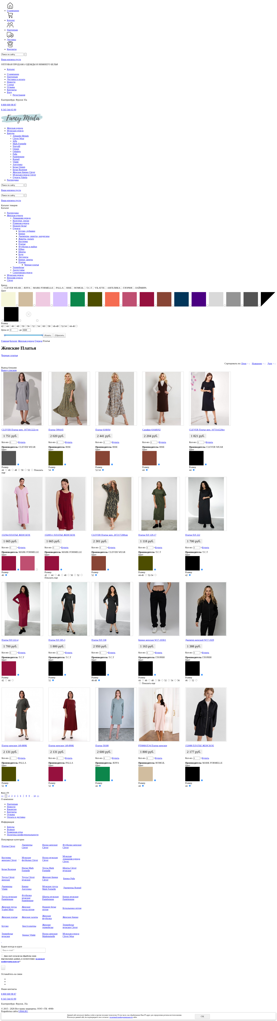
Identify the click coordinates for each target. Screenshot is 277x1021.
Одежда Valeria (20, 177)
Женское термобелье (47, 926)
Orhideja (17, 151)
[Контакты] (10, 46)
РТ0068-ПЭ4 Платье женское (152, 745)
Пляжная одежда (21, 223)
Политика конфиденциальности (23, 834)
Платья (21, 244)
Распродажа (13, 180)
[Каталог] (10, 17)
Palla (15, 154)
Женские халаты (30, 917)
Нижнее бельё (20, 226)
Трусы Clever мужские (28, 878)
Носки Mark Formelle (28, 869)
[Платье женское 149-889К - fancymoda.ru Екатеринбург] (22, 714)
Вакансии (12, 809)
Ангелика (17, 164)
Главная (5, 341)
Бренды (10, 133)
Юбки (21, 249)
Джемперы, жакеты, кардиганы (33, 236)
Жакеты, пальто (26, 239)
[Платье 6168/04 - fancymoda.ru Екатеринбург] (116, 398)
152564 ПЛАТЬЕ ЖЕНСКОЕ (16, 535)
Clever (10, 280)
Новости (11, 82)
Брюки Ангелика (26, 887)
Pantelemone (18, 156)
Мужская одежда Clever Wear (71, 935)
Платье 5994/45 (55, 429)
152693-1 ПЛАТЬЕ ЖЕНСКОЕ (60, 535)
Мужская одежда (15, 130)
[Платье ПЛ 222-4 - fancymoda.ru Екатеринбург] (22, 609)
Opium (16, 149)
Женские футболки (47, 917)
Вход (9, 92)
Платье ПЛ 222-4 (10, 640)
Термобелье (18, 267)
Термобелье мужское (7, 935)
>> (38, 796)
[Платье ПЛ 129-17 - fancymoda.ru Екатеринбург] (159, 504)
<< (2, 796)
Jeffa (15, 141)
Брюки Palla (69, 878)
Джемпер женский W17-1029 (199, 640)
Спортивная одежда (22, 272)
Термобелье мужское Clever (70, 926)
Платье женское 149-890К (61, 745)
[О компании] (10, 8)
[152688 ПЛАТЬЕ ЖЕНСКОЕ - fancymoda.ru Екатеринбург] (206, 714)
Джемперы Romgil (72, 887)
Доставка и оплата (16, 79)
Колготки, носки (21, 220)
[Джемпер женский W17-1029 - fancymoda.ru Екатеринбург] (206, 609)
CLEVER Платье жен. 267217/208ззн (109, 535)
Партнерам (12, 30)
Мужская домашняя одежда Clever (71, 859)
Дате (269, 363)
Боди (20, 254)
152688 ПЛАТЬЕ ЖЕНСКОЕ (199, 745)
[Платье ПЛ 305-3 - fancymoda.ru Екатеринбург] (69, 609)
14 (35, 796)
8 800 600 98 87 (8, 105)
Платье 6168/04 (102, 429)
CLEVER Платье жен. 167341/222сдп (20, 429)
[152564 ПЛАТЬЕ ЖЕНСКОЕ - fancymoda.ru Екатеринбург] (22, 504)
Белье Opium (19, 167)
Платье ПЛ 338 (98, 640)
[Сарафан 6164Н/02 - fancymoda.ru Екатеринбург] (163, 398)
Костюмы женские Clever (9, 858)
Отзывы (11, 87)
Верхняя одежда (15, 278)
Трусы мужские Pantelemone (9, 897)
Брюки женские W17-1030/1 (152, 640)
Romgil (16, 159)
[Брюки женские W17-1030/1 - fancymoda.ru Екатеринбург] (159, 609)
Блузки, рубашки (26, 231)
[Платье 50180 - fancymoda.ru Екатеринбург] (116, 714)
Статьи (10, 84)
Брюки (21, 233)
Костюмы (23, 241)
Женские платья (9, 917)
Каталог (11, 20)
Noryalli (16, 146)
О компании (13, 10)
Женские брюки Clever (24, 172)
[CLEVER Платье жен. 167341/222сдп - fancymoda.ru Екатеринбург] (22, 398)
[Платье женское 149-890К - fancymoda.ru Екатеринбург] (69, 714)
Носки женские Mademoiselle (50, 935)
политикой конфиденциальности (121, 1017)
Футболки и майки (27, 246)
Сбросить (59, 335)
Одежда (16, 228)
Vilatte (16, 162)
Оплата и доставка (16, 817)
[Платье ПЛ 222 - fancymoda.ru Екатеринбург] (206, 504)
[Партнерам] (10, 27)
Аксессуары (19, 270)
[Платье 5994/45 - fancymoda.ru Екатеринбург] (69, 398)
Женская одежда (15, 128)
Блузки (5, 926)
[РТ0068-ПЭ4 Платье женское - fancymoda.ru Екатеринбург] (159, 714)
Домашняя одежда (22, 218)
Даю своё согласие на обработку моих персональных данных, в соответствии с (23, 959)
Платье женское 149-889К (14, 745)
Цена (3, 330)
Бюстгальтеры (29, 926)
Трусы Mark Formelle (48, 869)
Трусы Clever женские (8, 878)
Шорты (22, 252)
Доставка (11, 39)
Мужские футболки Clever (30, 858)
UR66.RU (23, 1011)
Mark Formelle (19, 143)
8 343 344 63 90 (8, 109)
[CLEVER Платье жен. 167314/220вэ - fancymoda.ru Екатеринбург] (209, 398)
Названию (257, 363)
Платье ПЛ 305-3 (56, 640)
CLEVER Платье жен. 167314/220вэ (207, 429)
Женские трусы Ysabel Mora (9, 908)
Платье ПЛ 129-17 (147, 535)
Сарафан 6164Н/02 (151, 429)
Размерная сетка (15, 832)
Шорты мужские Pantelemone (50, 897)
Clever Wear (18, 138)
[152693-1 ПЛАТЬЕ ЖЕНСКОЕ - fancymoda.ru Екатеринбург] (65, 504)
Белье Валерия (20, 169)
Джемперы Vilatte (7, 887)
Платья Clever (8, 846)
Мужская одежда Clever (24, 175)
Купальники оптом (72, 908)
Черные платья (31, 265)
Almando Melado (21, 136)
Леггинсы (23, 257)
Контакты (12, 49)
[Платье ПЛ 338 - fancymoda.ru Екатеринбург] (112, 609)
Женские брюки (70, 917)
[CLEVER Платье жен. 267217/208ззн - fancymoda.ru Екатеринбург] (112, 504)
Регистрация (19, 95)
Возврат (11, 829)
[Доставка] (10, 37)
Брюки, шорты (25, 259)
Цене (243, 363)
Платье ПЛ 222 (192, 535)
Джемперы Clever (27, 846)
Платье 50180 (102, 745)
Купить (21, 442)
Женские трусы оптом (28, 908)
